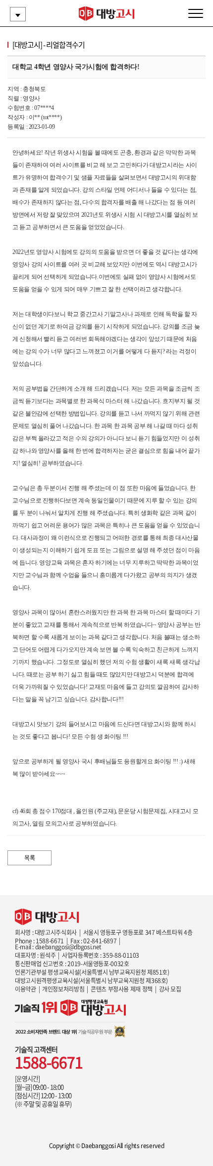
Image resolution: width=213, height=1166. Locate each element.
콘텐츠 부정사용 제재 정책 (122, 989)
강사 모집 (170, 989)
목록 (29, 857)
